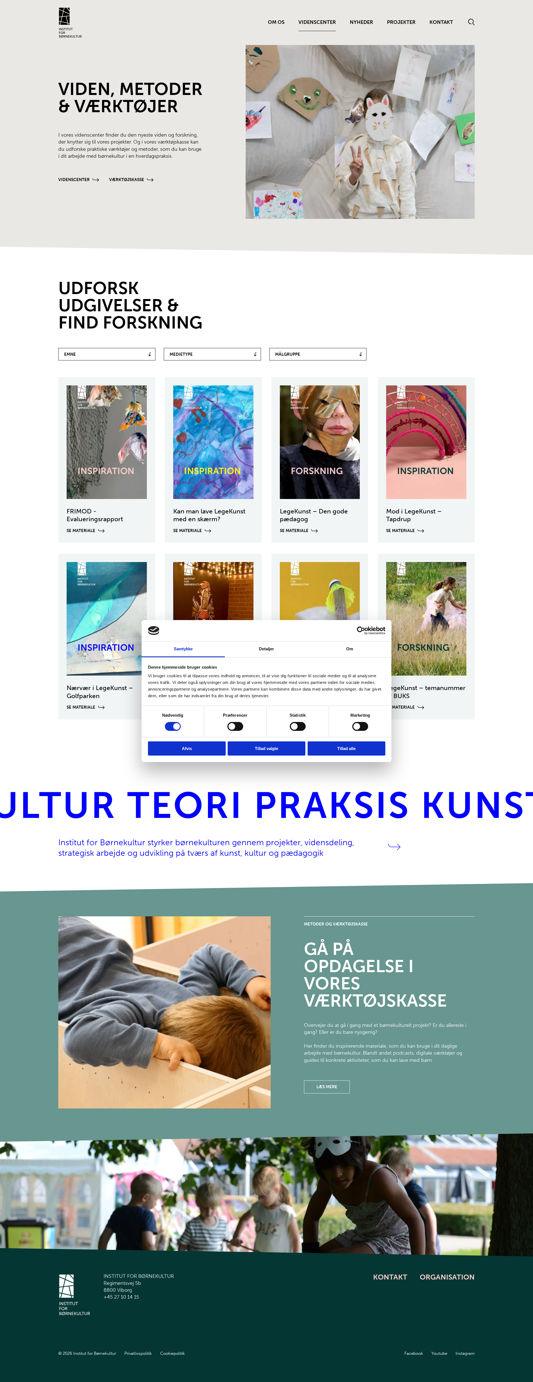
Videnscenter (317, 22)
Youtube (439, 1353)
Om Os (276, 22)
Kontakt (441, 22)
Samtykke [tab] (183, 648)
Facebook (413, 1353)
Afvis (187, 748)
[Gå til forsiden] (70, 23)
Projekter (401, 22)
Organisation (447, 1277)
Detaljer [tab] (266, 648)
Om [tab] (349, 648)
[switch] (230, 725)
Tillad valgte (266, 748)
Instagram (465, 1353)
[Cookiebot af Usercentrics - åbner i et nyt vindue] (361, 630)
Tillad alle (346, 748)
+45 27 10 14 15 (121, 1297)
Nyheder (361, 22)
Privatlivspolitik (138, 1353)
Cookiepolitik (172, 1353)
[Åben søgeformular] (471, 22)
